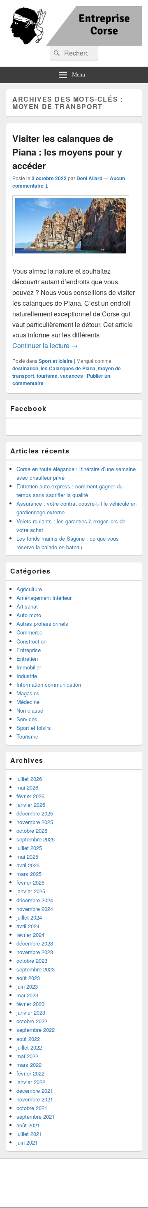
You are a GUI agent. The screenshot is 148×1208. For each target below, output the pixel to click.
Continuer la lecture (45, 345)
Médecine (27, 702)
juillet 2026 (29, 779)
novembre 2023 (34, 952)
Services (26, 719)
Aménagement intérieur (44, 598)
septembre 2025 (35, 839)
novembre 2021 (34, 1099)
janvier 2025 (30, 891)
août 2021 (28, 1125)
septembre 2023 (35, 969)
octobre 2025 (31, 830)
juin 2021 (27, 1142)
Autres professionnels (42, 623)
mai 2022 (27, 1056)
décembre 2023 (34, 943)
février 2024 (30, 935)
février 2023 (30, 1004)
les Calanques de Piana (68, 368)
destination (25, 368)
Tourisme (27, 736)
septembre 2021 (35, 1116)
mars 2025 (29, 874)
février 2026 (30, 796)
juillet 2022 (29, 1047)
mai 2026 (27, 787)
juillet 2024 (29, 917)
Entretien (27, 658)
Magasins (27, 693)
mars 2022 (29, 1065)
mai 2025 (27, 856)
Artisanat (27, 606)
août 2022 (28, 1039)
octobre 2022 (31, 1021)
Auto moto (28, 615)
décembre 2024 (34, 900)
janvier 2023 (30, 1012)
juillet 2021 (29, 1134)
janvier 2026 (30, 804)
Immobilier (28, 667)
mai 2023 (27, 995)
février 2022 (30, 1073)
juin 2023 (27, 986)
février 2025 (30, 882)
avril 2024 (27, 926)
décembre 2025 (34, 813)
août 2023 (28, 978)
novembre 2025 (34, 822)
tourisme (47, 375)
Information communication (48, 684)
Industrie (26, 676)
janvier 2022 (30, 1082)
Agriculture (29, 589)
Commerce (29, 632)
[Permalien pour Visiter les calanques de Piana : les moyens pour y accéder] (70, 260)
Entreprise (28, 650)
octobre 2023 (31, 960)
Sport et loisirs (56, 361)
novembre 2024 (34, 909)
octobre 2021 (31, 1108)
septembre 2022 (35, 1030)
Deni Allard (89, 178)
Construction (31, 641)
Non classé (29, 710)
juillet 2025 (29, 848)
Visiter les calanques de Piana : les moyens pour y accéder (67, 152)
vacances (71, 375)
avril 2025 (27, 865)
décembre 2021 (34, 1090)
